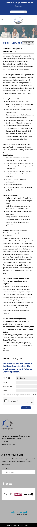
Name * (5, 382)
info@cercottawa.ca (8, 444)
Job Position (7, 378)
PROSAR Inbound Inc (24, 525)
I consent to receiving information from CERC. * (19, 395)
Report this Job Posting (28, 43)
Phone (5, 391)
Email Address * (8, 386)
